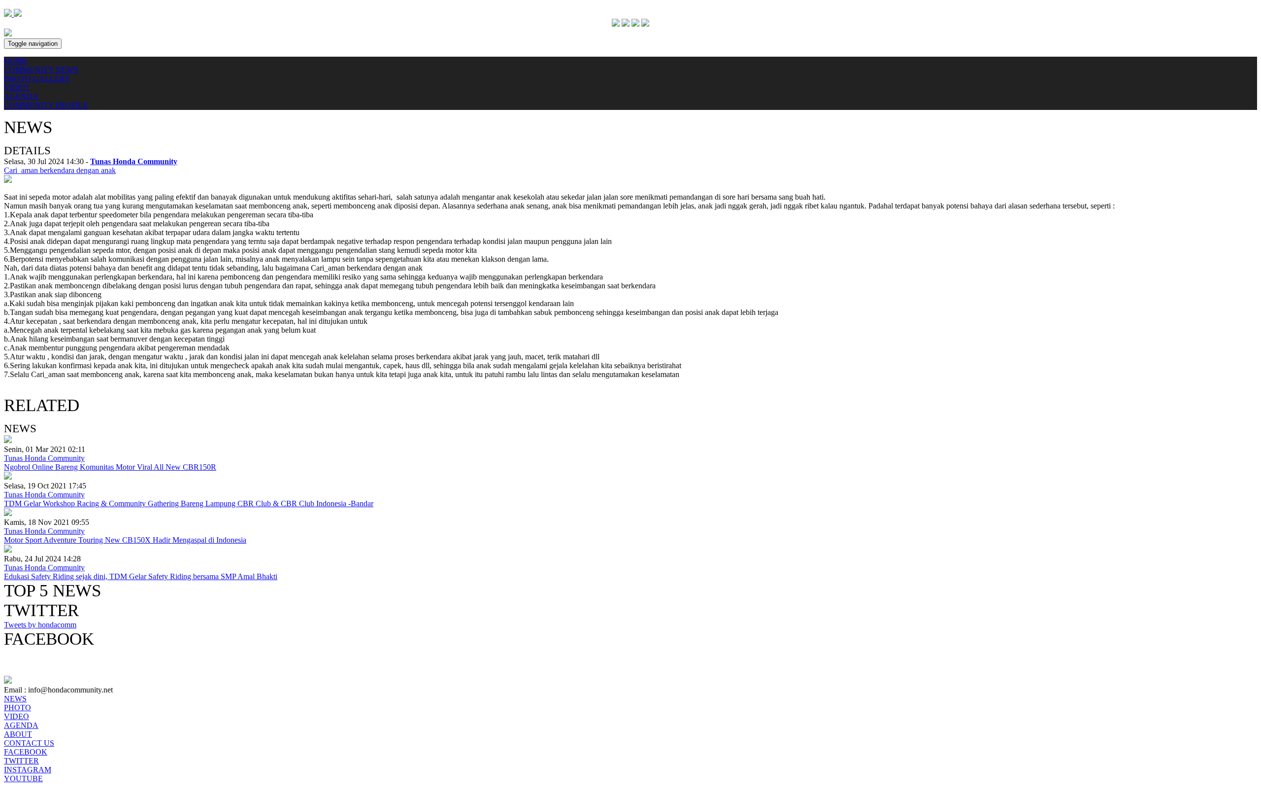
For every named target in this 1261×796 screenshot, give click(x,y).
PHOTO (17, 707)
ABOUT (18, 734)
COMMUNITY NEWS (41, 70)
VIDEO (16, 87)
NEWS (15, 698)
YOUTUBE (23, 778)
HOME (16, 61)
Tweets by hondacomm (40, 625)
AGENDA (21, 96)
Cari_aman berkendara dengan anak (60, 170)
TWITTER (21, 761)
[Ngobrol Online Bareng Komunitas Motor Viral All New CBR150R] (8, 440)
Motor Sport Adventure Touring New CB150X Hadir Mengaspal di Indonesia (125, 540)
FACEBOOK (25, 752)
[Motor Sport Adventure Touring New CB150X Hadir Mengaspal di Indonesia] (8, 513)
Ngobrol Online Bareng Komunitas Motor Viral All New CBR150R (110, 467)
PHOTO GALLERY (37, 78)
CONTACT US (29, 743)
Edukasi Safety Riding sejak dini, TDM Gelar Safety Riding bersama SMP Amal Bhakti (140, 576)
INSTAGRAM (27, 769)
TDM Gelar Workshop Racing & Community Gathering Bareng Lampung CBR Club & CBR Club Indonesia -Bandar (188, 503)
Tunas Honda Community (44, 458)
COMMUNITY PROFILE (46, 105)
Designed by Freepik (36, 787)
